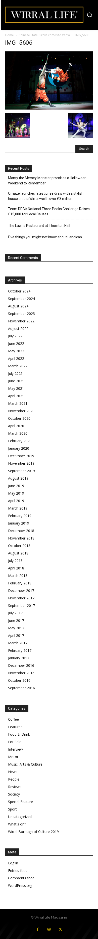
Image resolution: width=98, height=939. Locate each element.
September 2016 (21, 687)
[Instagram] (49, 929)
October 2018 (19, 545)
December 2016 (21, 665)
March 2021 (17, 403)
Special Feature (20, 801)
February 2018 (19, 583)
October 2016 (19, 680)
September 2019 (21, 470)
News (12, 771)
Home (9, 35)
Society (14, 794)
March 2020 (17, 433)
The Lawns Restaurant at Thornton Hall (39, 226)
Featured (15, 726)
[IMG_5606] (49, 108)
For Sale (14, 741)
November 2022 (21, 321)
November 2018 (21, 538)
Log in (13, 863)
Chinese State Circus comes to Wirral (45, 35)
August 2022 (18, 328)
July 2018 (15, 560)
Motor (13, 756)
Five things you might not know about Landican (45, 237)
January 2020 (18, 448)
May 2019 (16, 493)
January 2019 (18, 523)
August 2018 (18, 553)
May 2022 (16, 351)
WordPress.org (20, 885)
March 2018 (17, 575)
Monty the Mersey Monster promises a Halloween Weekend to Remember (47, 180)
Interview (15, 749)
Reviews (14, 786)
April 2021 (16, 396)
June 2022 (16, 343)
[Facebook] (37, 929)
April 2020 (16, 425)
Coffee (13, 719)
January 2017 (18, 658)
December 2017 (21, 590)
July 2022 (15, 336)
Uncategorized (20, 816)
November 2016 (21, 673)
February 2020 (19, 440)
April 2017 (16, 635)
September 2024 (21, 298)
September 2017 (21, 605)
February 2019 (19, 515)
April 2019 (16, 500)
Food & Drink (19, 734)
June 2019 (16, 485)
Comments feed (21, 878)
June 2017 (16, 620)
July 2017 (15, 613)
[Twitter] (60, 929)
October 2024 (19, 291)
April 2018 (16, 568)
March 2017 (17, 643)
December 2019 (21, 455)
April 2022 (16, 358)
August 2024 (18, 306)
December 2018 (21, 530)
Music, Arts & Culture (25, 764)
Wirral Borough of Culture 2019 (33, 831)
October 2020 (19, 418)
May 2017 (16, 628)
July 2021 (15, 373)
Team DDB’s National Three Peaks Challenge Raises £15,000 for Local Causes (49, 211)
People (13, 779)
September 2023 (21, 313)
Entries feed (17, 870)
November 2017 (21, 598)
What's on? (17, 824)
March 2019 (17, 508)
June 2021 (16, 381)
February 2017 (19, 650)
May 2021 (16, 388)
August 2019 (18, 478)
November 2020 (21, 410)
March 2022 (17, 366)
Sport (12, 809)
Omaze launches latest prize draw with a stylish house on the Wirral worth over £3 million (45, 196)
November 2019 (21, 463)
